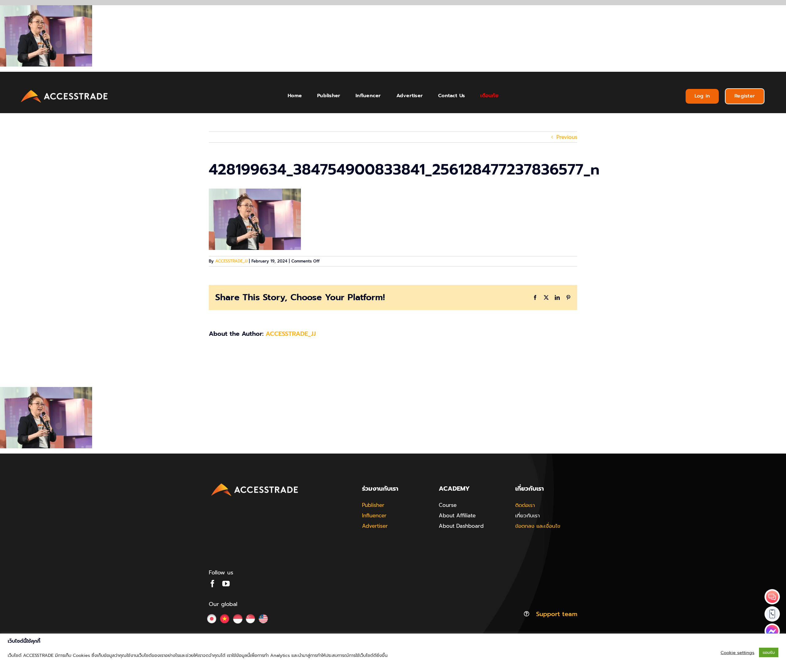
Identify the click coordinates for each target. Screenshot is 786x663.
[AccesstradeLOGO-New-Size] (64, 90)
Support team (556, 614)
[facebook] (212, 583)
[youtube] (226, 583)
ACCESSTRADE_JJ (231, 261)
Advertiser (375, 526)
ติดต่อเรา (525, 505)
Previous (566, 137)
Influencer (374, 515)
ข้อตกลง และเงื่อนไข (537, 526)
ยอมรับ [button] (769, 652)
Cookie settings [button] (737, 652)
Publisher (373, 505)
